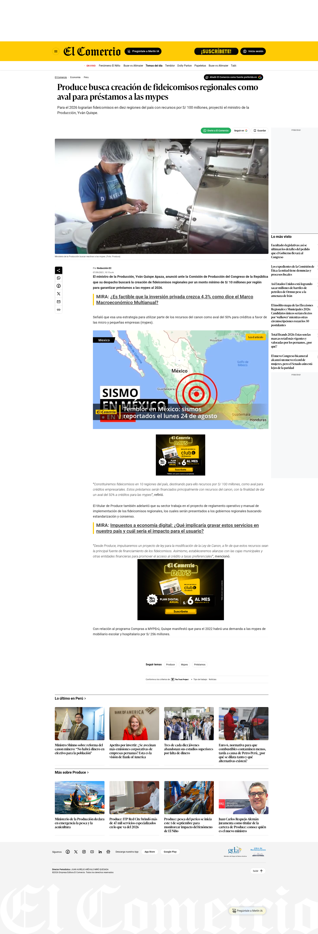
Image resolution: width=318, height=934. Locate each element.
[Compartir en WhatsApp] (58, 278)
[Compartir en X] (58, 294)
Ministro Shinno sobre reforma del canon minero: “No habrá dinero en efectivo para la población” (79, 749)
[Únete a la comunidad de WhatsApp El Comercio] (216, 131)
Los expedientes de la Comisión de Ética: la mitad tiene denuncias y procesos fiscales (292, 270)
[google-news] (108, 852)
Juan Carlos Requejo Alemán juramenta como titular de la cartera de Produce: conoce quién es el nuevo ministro (242, 825)
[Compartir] (58, 270)
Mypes (184, 664)
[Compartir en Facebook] (58, 286)
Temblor (170, 65)
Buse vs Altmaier (133, 65)
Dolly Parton (184, 65)
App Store (150, 851)
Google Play (170, 851)
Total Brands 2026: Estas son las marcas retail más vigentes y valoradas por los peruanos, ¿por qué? (291, 340)
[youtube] (92, 852)
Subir (255, 871)
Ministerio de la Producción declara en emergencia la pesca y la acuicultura (80, 823)
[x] (76, 852)
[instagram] (84, 852)
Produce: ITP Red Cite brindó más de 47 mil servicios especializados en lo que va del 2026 (133, 823)
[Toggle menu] (55, 51)
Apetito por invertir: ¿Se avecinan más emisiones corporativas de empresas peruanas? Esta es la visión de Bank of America (132, 751)
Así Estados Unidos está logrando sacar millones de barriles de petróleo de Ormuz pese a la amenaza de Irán (291, 290)
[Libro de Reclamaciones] (258, 851)
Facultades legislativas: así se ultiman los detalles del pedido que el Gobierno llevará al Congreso (290, 251)
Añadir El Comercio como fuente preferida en (233, 77)
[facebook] (68, 852)
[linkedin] (100, 852)
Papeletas (200, 65)
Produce (170, 664)
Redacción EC (104, 268)
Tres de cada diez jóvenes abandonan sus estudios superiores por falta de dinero (188, 749)
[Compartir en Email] (58, 302)
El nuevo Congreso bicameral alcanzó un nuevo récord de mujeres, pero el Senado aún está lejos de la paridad (291, 362)
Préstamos (199, 664)
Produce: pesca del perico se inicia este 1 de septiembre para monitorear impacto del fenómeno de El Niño (188, 825)
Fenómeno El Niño (109, 65)
